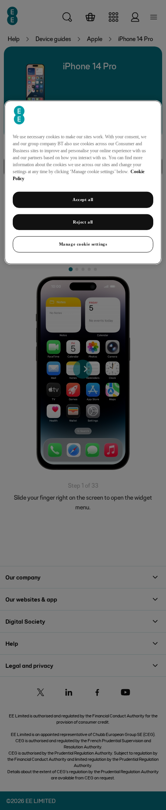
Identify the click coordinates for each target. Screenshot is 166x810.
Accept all (83, 199)
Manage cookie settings (83, 244)
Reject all (83, 221)
